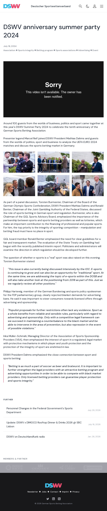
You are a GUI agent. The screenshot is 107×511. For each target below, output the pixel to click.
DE (99, 503)
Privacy (76, 491)
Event (95, 50)
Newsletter (33, 491)
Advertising (84, 50)
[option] (99, 503)
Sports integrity (26, 50)
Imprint (65, 491)
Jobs (44, 491)
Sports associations (66, 50)
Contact (54, 491)
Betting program (45, 50)
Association (9, 50)
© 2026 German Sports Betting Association (53, 503)
